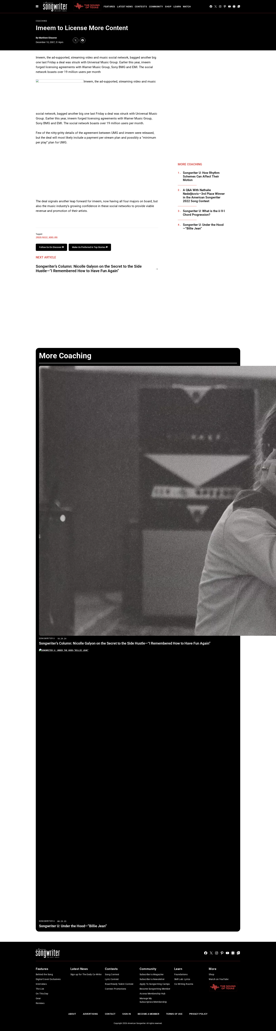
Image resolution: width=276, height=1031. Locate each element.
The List (40, 989)
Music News (47, 237)
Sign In (126, 1014)
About (72, 1014)
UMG (55, 237)
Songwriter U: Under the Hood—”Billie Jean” (203, 226)
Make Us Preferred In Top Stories (89, 247)
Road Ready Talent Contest (119, 984)
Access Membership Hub (152, 993)
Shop (168, 6)
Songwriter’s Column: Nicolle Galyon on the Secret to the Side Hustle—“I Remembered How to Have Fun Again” (89, 268)
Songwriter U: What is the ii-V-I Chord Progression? (204, 212)
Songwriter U (47, 638)
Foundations (181, 974)
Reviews (40, 1003)
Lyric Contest (112, 979)
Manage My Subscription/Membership (153, 1000)
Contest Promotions (115, 989)
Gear (38, 998)
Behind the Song (44, 974)
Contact (110, 1014)
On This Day (42, 993)
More (212, 969)
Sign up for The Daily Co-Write (86, 974)
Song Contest (112, 974)
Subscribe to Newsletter (152, 979)
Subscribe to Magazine (152, 974)
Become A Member (148, 1014)
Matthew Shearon (48, 37)
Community (156, 6)
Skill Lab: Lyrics (182, 979)
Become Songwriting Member (155, 989)
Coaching (41, 21)
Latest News (125, 6)
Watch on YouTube (218, 979)
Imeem (38, 237)
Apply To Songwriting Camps (155, 984)
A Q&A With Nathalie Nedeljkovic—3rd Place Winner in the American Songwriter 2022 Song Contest (204, 195)
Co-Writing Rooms (183, 984)
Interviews (41, 984)
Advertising (90, 1014)
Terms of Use (174, 1014)
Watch (187, 6)
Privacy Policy (198, 1014)
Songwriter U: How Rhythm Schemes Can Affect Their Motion (201, 176)
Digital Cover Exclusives (48, 979)
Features (109, 6)
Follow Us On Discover (50, 247)
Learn (177, 6)
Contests (141, 6)
